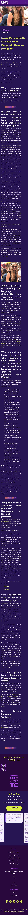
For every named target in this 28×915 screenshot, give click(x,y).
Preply (18, 343)
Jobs (14, 892)
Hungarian (10, 64)
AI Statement (21, 911)
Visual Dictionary (13, 861)
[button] (25, 2)
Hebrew (3, 64)
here (7, 256)
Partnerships (14, 895)
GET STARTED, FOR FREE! (14, 808)
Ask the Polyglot (5, 521)
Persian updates (5, 727)
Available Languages (13, 864)
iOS (13, 852)
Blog (14, 876)
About (13, 879)
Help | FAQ (14, 885)
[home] (4, 2)
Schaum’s (6, 589)
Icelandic (15, 62)
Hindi (19, 62)
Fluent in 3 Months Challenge (9, 696)
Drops (17, 694)
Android (17, 852)
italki (15, 339)
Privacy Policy (13, 911)
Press (13, 882)
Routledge (6, 586)
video (14, 480)
